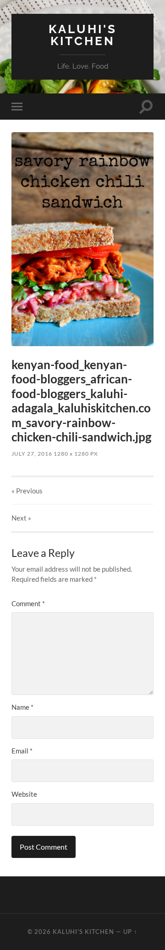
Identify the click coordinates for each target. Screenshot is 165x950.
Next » (21, 518)
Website (24, 794)
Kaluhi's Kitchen (83, 35)
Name (22, 707)
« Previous (27, 491)
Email (22, 751)
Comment (28, 603)
